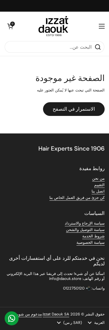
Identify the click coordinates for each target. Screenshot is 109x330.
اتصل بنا (98, 191)
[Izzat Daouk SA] (56, 26)
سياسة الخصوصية (90, 242)
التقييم (99, 184)
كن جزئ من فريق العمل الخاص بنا (77, 197)
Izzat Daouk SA (56, 314)
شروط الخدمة (93, 236)
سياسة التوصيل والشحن (85, 229)
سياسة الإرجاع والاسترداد (85, 223)
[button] (10, 26)
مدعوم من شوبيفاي (26, 314)
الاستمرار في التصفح (74, 109)
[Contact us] (12, 318)
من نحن (98, 178)
